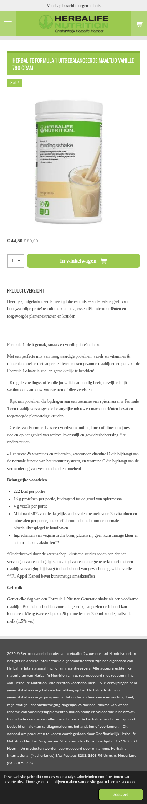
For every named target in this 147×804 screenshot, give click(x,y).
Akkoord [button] (120, 794)
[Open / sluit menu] (8, 23)
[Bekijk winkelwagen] (139, 23)
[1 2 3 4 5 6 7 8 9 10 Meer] (15, 261)
